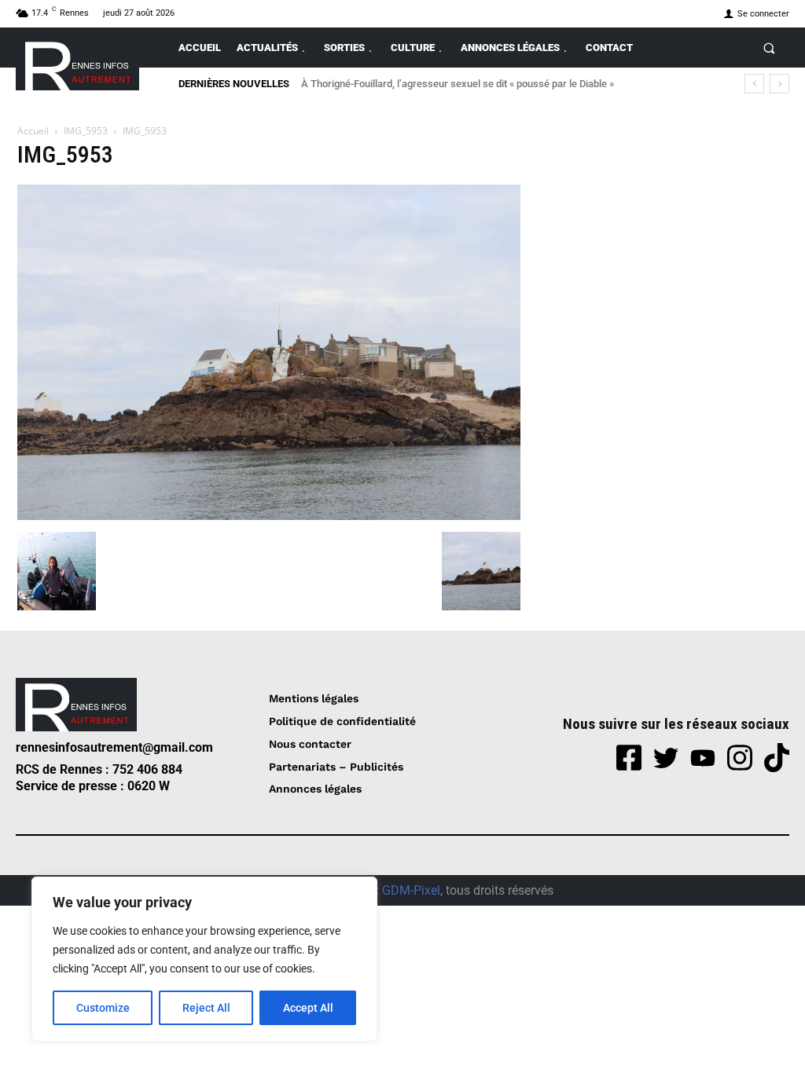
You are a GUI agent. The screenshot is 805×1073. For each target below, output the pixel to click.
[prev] (754, 83)
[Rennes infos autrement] (77, 63)
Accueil (33, 130)
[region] (204, 959)
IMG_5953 (86, 130)
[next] (779, 83)
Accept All (308, 1008)
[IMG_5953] (268, 515)
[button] (769, 47)
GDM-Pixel (411, 890)
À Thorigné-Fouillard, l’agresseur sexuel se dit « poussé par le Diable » (457, 84)
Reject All (206, 1008)
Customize (103, 1008)
